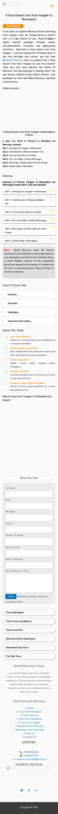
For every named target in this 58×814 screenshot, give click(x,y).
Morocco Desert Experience (21, 639)
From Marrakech (15, 612)
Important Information (19, 321)
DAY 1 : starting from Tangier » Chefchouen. (26, 191)
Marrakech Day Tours (18, 647)
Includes (12, 294)
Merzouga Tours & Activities (30, 729)
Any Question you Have (17, 571)
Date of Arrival (12, 547)
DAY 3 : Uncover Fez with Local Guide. (23, 212)
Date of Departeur (14, 559)
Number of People (14, 535)
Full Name (10, 488)
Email (8, 500)
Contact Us (30, 737)
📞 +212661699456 (29, 752)
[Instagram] (29, 790)
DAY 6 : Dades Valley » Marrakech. (22, 241)
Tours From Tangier (30, 722)
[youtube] (36, 790)
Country (9, 523)
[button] (5, 108)
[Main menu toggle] (52, 6)
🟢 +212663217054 (29, 755)
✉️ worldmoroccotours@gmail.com (29, 759)
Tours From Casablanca (19, 621)
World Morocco (14, 60)
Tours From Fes (15, 630)
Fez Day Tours (14, 656)
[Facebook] (22, 790)
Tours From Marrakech (30, 711)
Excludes (13, 303)
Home (30, 708)
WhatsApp (10, 511)
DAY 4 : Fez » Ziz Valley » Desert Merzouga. (26, 220)
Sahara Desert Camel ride (30, 726)
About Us (30, 733)
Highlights (13, 312)
